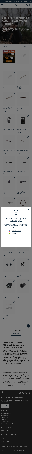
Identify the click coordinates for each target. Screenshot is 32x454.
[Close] (28, 209)
